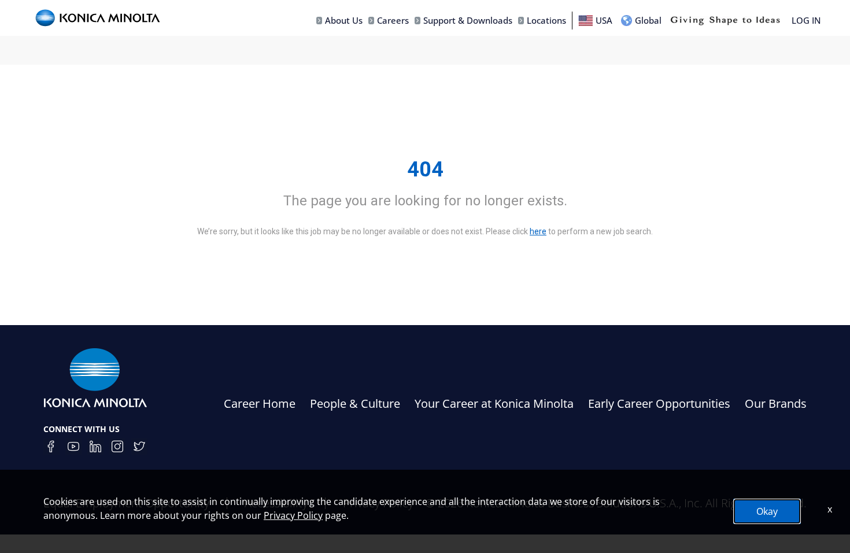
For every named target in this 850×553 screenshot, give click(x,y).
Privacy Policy (293, 515)
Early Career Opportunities (659, 403)
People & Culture (355, 403)
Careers (393, 20)
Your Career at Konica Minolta (494, 403)
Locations (546, 20)
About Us (344, 20)
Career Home (259, 403)
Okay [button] (767, 511)
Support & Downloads (467, 20)
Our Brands (776, 403)
